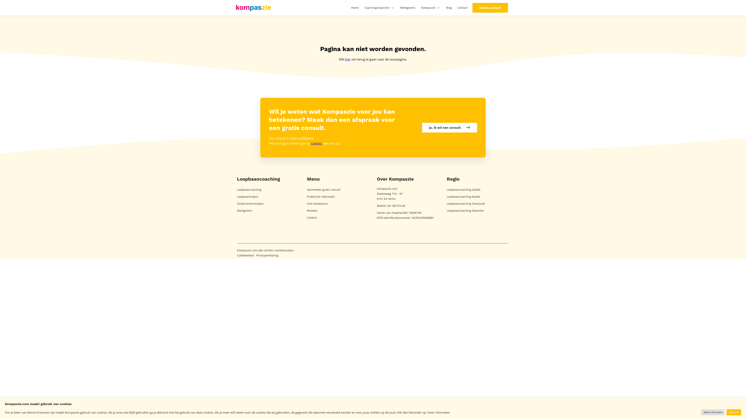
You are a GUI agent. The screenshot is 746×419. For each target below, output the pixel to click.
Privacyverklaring (267, 255)
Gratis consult (490, 8)
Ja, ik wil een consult (445, 128)
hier (348, 59)
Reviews (312, 210)
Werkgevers (244, 210)
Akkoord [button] (734, 412)
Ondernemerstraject (250, 203)
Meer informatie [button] (713, 412)
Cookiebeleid (245, 255)
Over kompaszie (317, 203)
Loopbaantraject (247, 196)
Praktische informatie (321, 196)
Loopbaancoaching (249, 189)
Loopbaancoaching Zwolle (463, 189)
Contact (312, 217)
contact (316, 143)
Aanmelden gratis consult (323, 189)
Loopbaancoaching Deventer (465, 210)
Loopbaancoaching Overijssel (466, 203)
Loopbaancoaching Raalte (463, 196)
